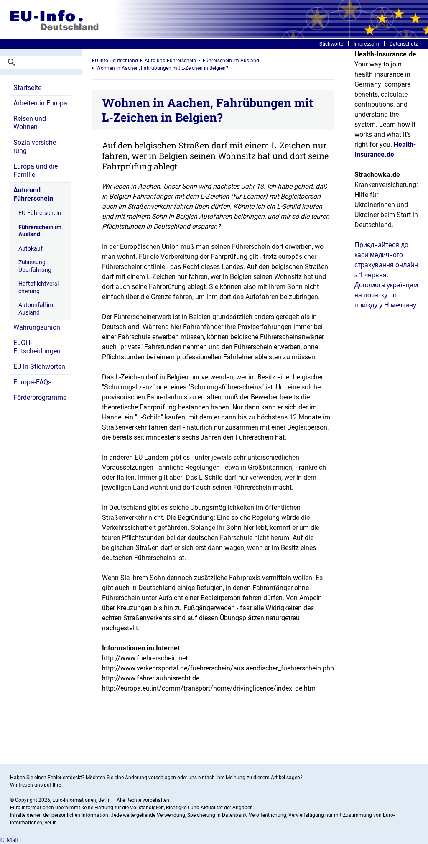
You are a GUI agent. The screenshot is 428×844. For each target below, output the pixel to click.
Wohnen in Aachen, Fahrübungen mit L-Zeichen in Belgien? (162, 68)
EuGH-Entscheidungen (37, 347)
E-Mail (9, 840)
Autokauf (30, 248)
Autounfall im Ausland (35, 309)
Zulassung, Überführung (34, 266)
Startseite (27, 88)
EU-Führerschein (39, 213)
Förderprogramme (39, 398)
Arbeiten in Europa (40, 103)
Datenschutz (404, 43)
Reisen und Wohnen (29, 123)
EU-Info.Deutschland (115, 61)
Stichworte (331, 43)
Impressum (366, 43)
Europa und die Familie (35, 170)
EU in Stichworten (39, 367)
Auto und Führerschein (33, 194)
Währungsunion (36, 327)
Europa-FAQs (32, 382)
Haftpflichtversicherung (39, 287)
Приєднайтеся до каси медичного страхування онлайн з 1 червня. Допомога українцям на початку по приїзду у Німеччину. (386, 275)
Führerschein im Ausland (39, 231)
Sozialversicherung (35, 146)
